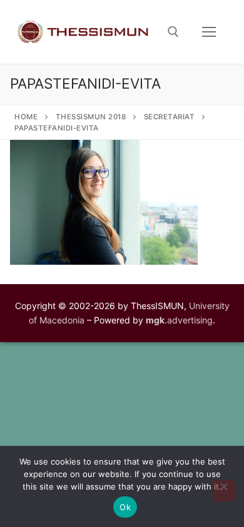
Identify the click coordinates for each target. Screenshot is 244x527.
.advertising (179, 320)
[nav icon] (209, 32)
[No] (224, 490)
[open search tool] (173, 31)
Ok (125, 507)
